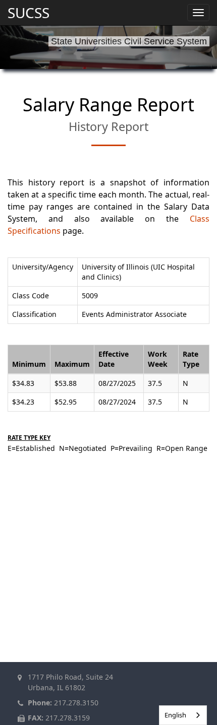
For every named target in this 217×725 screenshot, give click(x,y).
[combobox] (183, 715)
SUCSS (28, 12)
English (175, 714)
